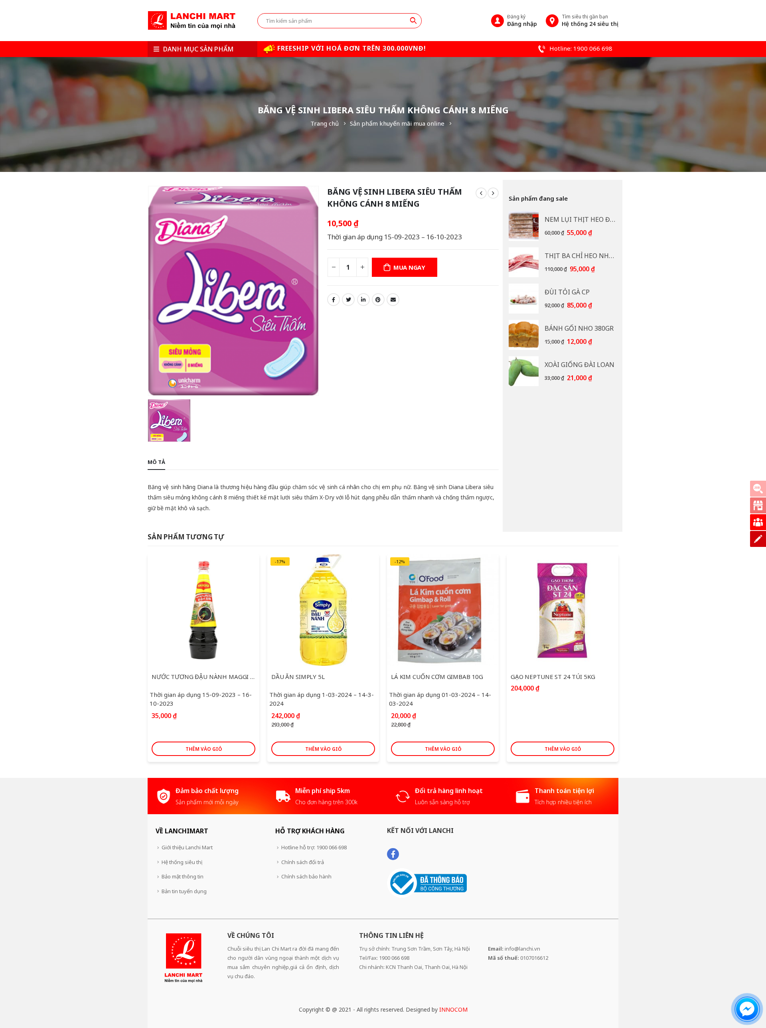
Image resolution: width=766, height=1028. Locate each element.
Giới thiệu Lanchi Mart (187, 847)
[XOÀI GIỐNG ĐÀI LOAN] (524, 371)
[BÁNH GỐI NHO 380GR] (524, 335)
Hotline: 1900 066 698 (580, 48)
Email (393, 299)
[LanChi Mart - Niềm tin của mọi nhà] (191, 20)
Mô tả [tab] (156, 462)
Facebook (333, 299)
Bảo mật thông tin (182, 876)
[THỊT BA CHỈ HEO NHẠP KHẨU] (524, 262)
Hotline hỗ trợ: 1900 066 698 (314, 847)
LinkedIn (363, 299)
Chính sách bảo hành (306, 876)
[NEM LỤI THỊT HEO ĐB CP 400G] (524, 226)
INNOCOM (453, 1009)
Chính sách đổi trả (302, 862)
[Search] (413, 20)
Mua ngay (409, 267)
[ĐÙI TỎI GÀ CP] (524, 299)
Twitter (348, 299)
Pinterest (378, 299)
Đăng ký (522, 20)
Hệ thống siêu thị (182, 862)
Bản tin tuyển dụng (184, 891)
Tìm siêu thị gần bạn (590, 20)
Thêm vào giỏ (204, 749)
